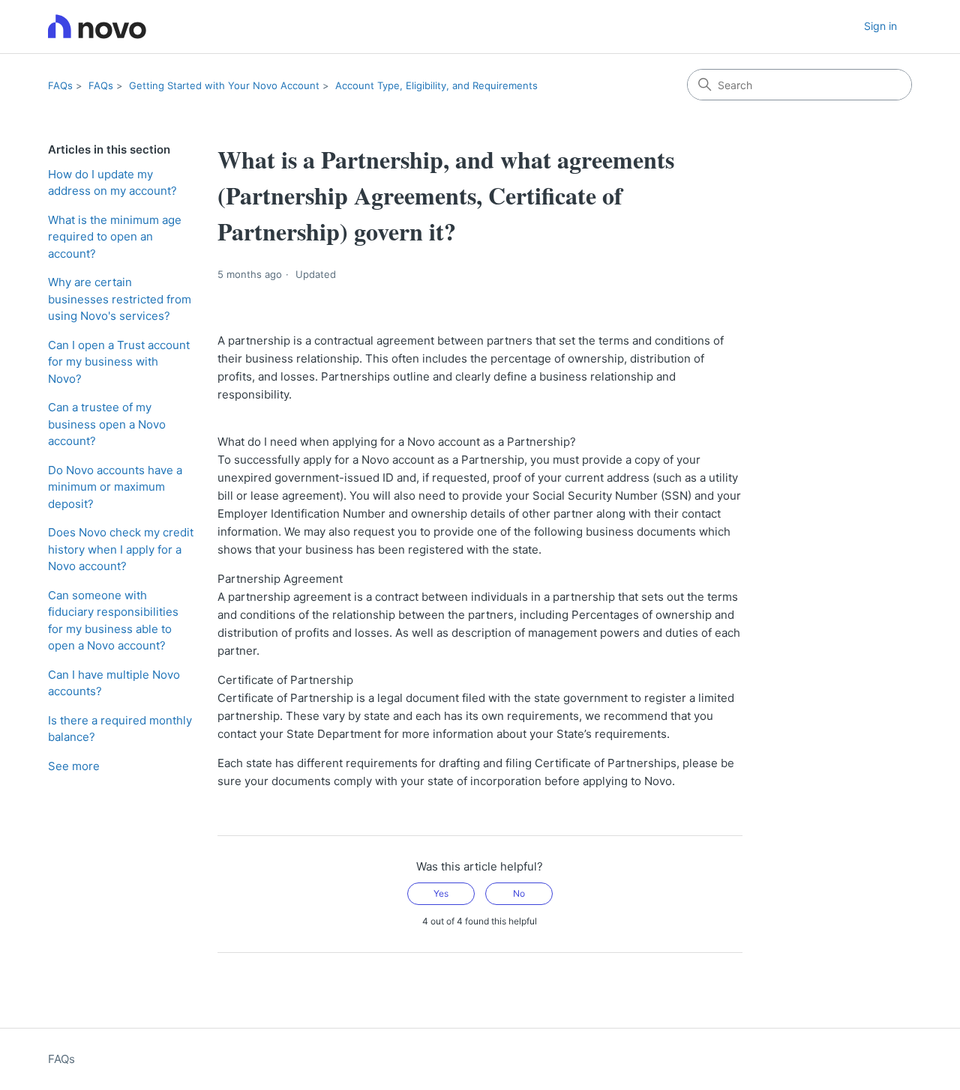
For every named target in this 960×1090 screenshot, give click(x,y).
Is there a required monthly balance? (120, 729)
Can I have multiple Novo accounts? (114, 683)
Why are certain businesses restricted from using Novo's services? (119, 299)
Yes (441, 893)
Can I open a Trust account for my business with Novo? (119, 362)
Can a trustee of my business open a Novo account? (107, 424)
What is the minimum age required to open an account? (115, 237)
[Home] (97, 26)
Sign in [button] (880, 25)
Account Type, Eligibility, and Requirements (436, 85)
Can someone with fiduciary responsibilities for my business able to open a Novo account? (113, 620)
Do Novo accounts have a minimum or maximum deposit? (115, 487)
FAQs (60, 85)
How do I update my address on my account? (112, 183)
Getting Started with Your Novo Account (224, 85)
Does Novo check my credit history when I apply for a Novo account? (121, 549)
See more (74, 766)
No (519, 893)
